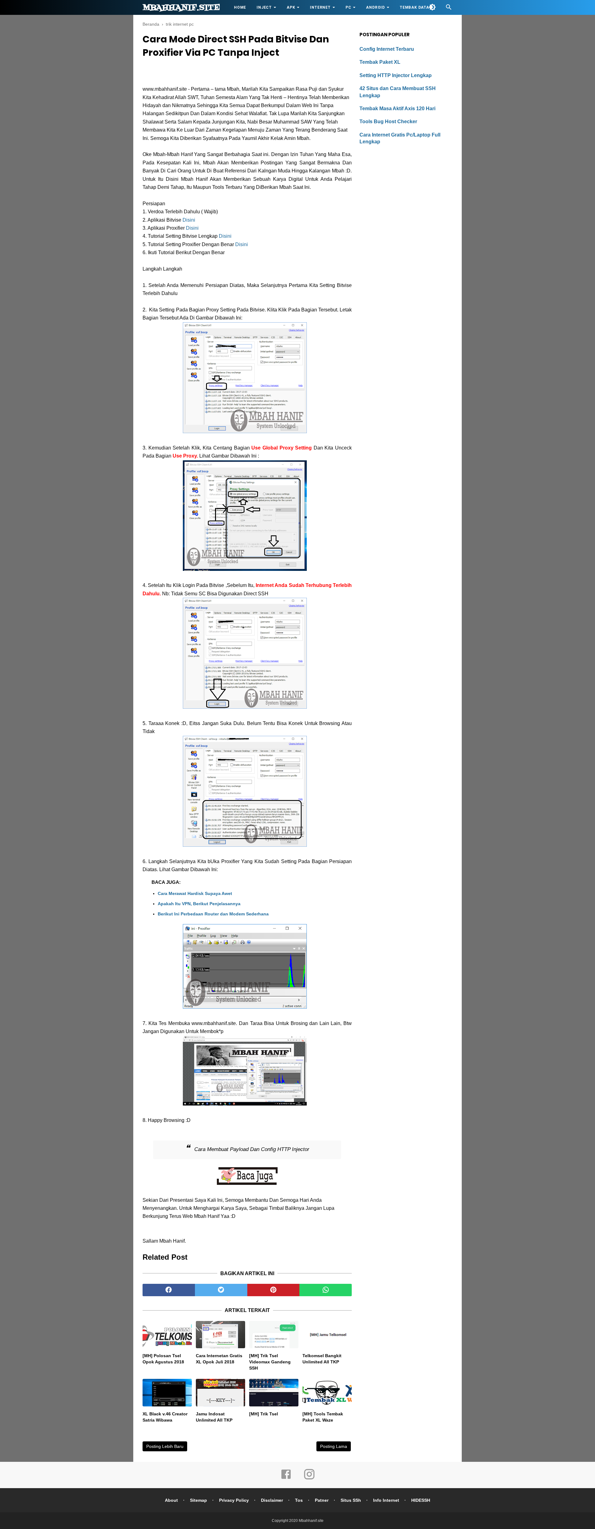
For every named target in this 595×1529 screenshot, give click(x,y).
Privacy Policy (234, 1500)
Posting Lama (333, 1446)
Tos (299, 1500)
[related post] (167, 1335)
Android (375, 7)
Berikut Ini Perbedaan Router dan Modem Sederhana (213, 913)
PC (348, 7)
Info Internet (386, 1500)
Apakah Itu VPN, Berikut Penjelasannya (199, 903)
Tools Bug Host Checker (388, 121)
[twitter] (221, 1290)
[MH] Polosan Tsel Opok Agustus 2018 (163, 1358)
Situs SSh (351, 1500)
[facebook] (169, 1290)
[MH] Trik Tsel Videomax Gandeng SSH (270, 1361)
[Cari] (448, 9)
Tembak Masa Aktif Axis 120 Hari (397, 108)
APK (291, 7)
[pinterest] (273, 1290)
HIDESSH (420, 1500)
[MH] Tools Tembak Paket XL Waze (322, 1417)
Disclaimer (272, 1500)
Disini (189, 220)
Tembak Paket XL (379, 62)
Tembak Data (414, 7)
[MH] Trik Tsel (263, 1413)
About (171, 1500)
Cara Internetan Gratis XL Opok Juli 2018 (219, 1358)
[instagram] (309, 1478)
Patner (321, 1500)
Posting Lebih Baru (164, 1446)
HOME (240, 7)
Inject (264, 7)
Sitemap (198, 1500)
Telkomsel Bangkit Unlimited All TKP (322, 1358)
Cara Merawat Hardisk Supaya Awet (195, 893)
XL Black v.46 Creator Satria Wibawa (165, 1417)
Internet (320, 7)
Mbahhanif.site (181, 8)
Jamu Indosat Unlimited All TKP (214, 1417)
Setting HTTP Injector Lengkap (395, 75)
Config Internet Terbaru (386, 49)
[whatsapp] (325, 1290)
